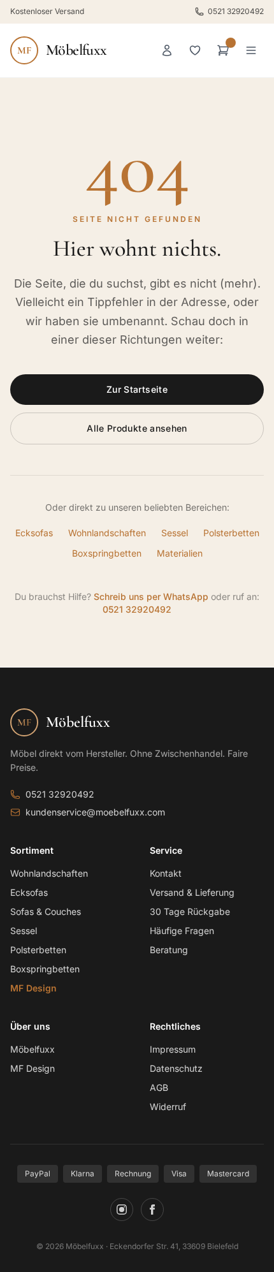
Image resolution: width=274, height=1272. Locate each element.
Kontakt (166, 873)
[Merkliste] (195, 50)
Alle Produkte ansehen (137, 428)
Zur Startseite (137, 389)
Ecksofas (34, 532)
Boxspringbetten (106, 553)
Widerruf (168, 1106)
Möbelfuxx (32, 1049)
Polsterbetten (231, 532)
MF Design (33, 988)
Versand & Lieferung (192, 892)
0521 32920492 (236, 11)
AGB (159, 1087)
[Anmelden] (167, 50)
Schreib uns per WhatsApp (151, 596)
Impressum (173, 1049)
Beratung (169, 949)
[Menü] (251, 50)
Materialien (180, 553)
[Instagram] (121, 1209)
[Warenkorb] (223, 50)
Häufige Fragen (182, 930)
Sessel (174, 532)
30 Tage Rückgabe (190, 911)
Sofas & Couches (45, 911)
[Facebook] (152, 1209)
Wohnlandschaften (107, 532)
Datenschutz (176, 1068)
